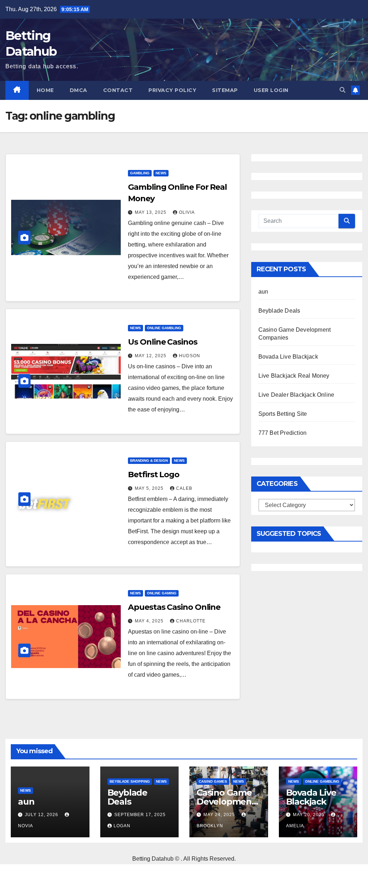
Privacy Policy (172, 90)
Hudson (189, 355)
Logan (122, 825)
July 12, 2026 (42, 814)
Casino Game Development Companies (226, 801)
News (161, 173)
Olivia (187, 212)
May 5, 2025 (150, 488)
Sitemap (225, 90)
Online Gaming (161, 593)
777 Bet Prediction (282, 433)
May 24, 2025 (219, 814)
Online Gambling (164, 328)
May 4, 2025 (150, 620)
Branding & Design (149, 460)
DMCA (78, 90)
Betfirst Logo (153, 474)
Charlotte (191, 620)
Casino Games (213, 781)
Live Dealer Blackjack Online (296, 395)
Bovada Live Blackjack (288, 357)
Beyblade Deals (279, 311)
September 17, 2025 (140, 814)
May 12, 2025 (151, 355)
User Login (271, 90)
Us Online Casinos (162, 342)
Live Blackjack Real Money (294, 376)
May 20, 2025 (309, 814)
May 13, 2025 (151, 212)
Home (45, 90)
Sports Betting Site (282, 414)
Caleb (184, 488)
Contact (118, 90)
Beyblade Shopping (130, 781)
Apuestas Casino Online (174, 607)
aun (263, 292)
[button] (342, 90)
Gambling (140, 173)
